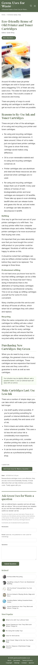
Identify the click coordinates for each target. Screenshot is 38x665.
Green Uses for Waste (13, 4)
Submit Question (10, 564)
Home (3, 15)
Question (4, 544)
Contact (24, 663)
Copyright (9, 663)
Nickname (5, 526)
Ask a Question (8, 38)
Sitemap (16, 663)
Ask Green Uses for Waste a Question (16, 469)
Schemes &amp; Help (14, 15)
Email (16, 536)
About (9, 660)
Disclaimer (16, 660)
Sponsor (31, 663)
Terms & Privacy (27, 660)
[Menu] (34, 6)
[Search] (30, 6)
